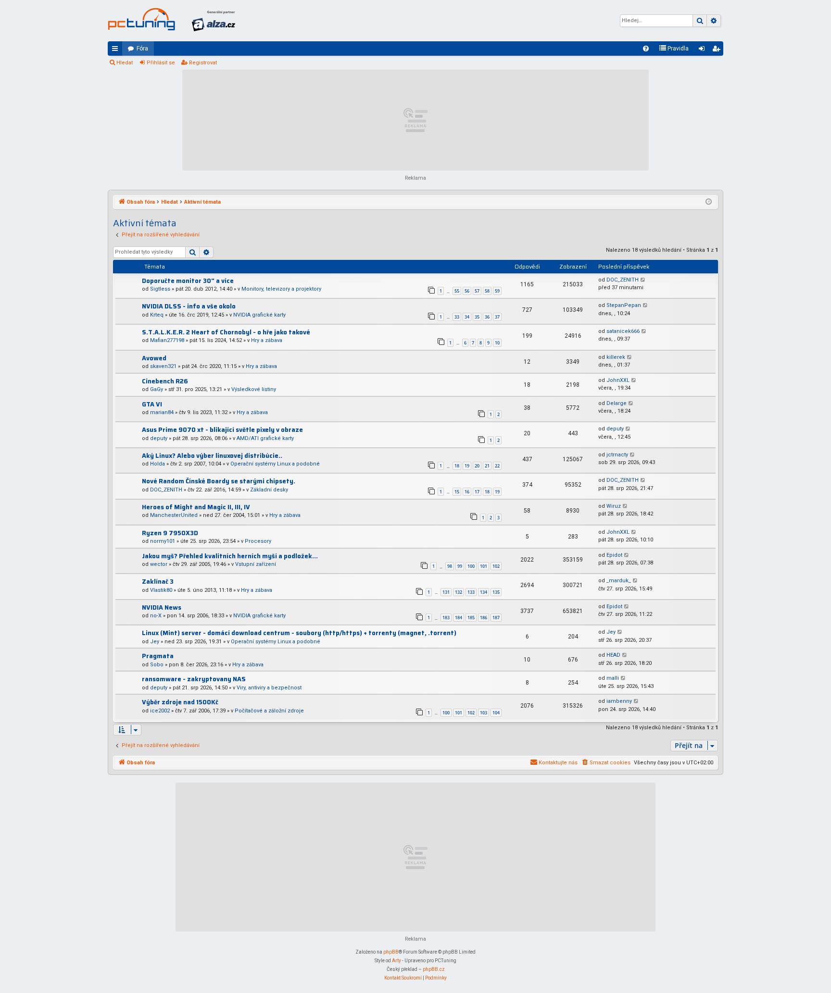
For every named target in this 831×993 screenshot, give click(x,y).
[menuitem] (646, 48)
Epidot (614, 555)
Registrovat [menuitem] (718, 50)
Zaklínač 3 (158, 581)
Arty (396, 960)
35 (477, 317)
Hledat (124, 63)
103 (483, 713)
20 (477, 466)
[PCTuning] (141, 19)
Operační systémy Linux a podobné (275, 464)
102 (496, 566)
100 (471, 566)
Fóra (142, 48)
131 (446, 592)
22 (497, 466)
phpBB (391, 952)
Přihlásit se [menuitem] (703, 50)
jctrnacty (617, 455)
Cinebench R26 (165, 381)
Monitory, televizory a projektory (281, 289)
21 (487, 466)
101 (483, 566)
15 (456, 492)
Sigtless (160, 289)
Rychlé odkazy (117, 50)
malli (612, 678)
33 (456, 317)
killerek (615, 357)
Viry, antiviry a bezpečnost (269, 688)
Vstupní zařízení (255, 564)
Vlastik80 (161, 590)
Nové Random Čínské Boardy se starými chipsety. (218, 481)
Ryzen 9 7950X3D (170, 533)
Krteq (157, 315)
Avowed (154, 358)
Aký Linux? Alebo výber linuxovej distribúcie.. (212, 456)
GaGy (156, 389)
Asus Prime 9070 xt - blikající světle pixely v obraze (222, 430)
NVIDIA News (161, 607)
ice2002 (160, 711)
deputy (158, 438)
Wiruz (613, 506)
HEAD (613, 655)
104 (496, 713)
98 (449, 566)
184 (458, 617)
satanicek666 (623, 331)
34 (467, 317)
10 (497, 343)
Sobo (157, 665)
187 (496, 617)
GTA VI (152, 404)
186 (483, 617)
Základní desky (269, 490)
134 (483, 592)
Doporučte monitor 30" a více (188, 281)
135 (496, 592)
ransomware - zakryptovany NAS (194, 679)
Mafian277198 (167, 340)
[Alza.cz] (213, 20)
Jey (154, 641)
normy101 (162, 541)
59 (497, 291)
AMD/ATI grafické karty (265, 438)
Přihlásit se (161, 63)
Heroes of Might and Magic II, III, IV (196, 507)
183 (446, 617)
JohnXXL (618, 380)
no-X (156, 616)
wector (158, 564)
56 (467, 291)
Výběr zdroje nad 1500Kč (180, 702)
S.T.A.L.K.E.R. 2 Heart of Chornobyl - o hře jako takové (226, 332)
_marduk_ (618, 580)
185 (471, 617)
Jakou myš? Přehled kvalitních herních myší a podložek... (230, 556)
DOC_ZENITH (622, 280)
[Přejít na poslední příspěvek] (643, 280)
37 (497, 317)
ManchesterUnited (174, 515)
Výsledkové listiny (253, 389)
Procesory (258, 541)
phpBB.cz (434, 969)
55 (456, 291)
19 (467, 466)
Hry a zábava (266, 340)
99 (459, 566)
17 (477, 492)
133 (471, 592)
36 (487, 317)
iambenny (619, 701)
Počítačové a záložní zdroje (269, 711)
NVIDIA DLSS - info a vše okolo (189, 306)
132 (458, 592)
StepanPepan (623, 305)
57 (477, 291)
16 (467, 492)
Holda (157, 464)
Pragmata (158, 656)
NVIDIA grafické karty (259, 315)
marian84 (162, 412)
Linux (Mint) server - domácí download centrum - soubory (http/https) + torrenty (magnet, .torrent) (299, 633)
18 (456, 466)
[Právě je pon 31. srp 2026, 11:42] (708, 202)
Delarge (616, 403)
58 (487, 291)
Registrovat (203, 63)
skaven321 (163, 366)
